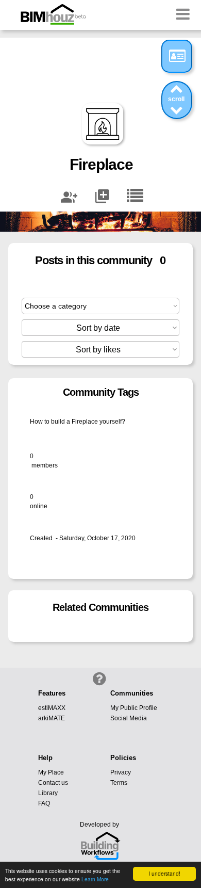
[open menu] (183, 14)
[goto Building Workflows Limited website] (100, 846)
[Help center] (98, 678)
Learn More (95, 879)
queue (102, 196)
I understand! (164, 873)
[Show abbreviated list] (176, 88)
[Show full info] (178, 56)
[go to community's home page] (135, 196)
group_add (69, 197)
